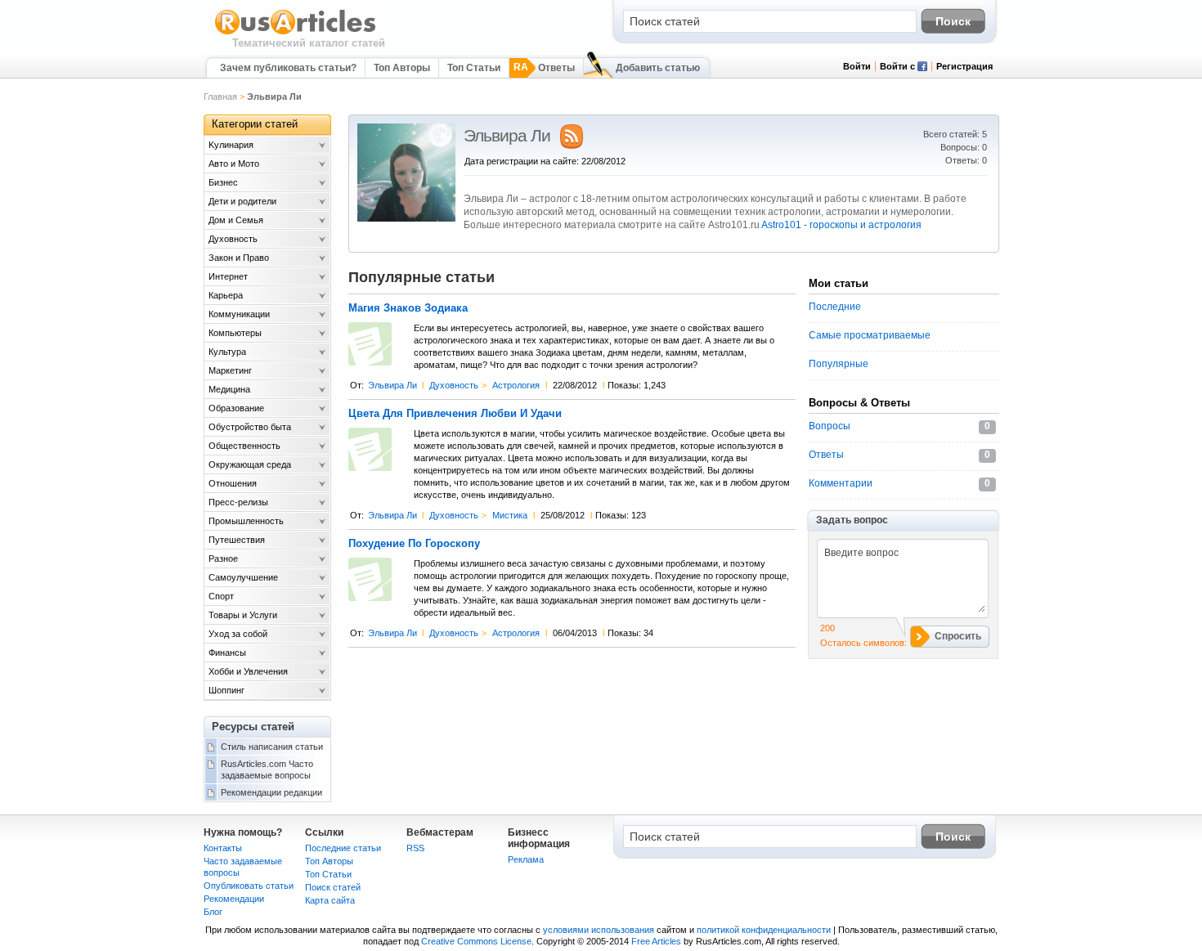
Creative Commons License (476, 941)
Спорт (221, 596)
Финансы (227, 652)
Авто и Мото (234, 163)
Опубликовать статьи (249, 885)
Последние (835, 306)
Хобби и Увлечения (248, 671)
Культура (227, 352)
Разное (223, 558)
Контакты (223, 848)
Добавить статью (658, 68)
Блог (213, 912)
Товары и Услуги (243, 615)
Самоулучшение (243, 577)
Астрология (516, 385)
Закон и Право (239, 257)
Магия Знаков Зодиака (408, 308)
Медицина (229, 389)
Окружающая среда (250, 464)
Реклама (526, 859)
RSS (415, 848)
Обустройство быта (250, 427)
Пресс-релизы (238, 502)
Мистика (509, 515)
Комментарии (840, 483)
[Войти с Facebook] (922, 68)
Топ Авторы (402, 68)
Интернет (228, 276)
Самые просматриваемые (870, 335)
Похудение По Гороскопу (414, 544)
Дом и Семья (236, 220)
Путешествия (237, 540)
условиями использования (598, 930)
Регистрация (964, 66)
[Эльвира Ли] (406, 218)
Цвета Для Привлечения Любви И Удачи (455, 413)
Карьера (226, 295)
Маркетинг (230, 370)
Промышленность (246, 521)
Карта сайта (330, 900)
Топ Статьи (473, 68)
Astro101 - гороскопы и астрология (841, 225)
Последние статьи (343, 848)
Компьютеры (235, 333)
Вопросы (829, 426)
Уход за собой (238, 634)
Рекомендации (234, 899)
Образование (236, 408)
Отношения (233, 483)
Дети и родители (242, 201)
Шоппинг (226, 690)
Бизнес (223, 182)
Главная (220, 96)
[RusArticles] (295, 33)
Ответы (556, 68)
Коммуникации (239, 314)
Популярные (838, 364)
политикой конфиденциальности (764, 930)
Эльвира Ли (392, 385)
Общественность (244, 446)
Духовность (453, 385)
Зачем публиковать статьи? (288, 68)
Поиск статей (333, 887)
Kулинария (231, 145)
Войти (857, 66)
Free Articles (656, 941)
